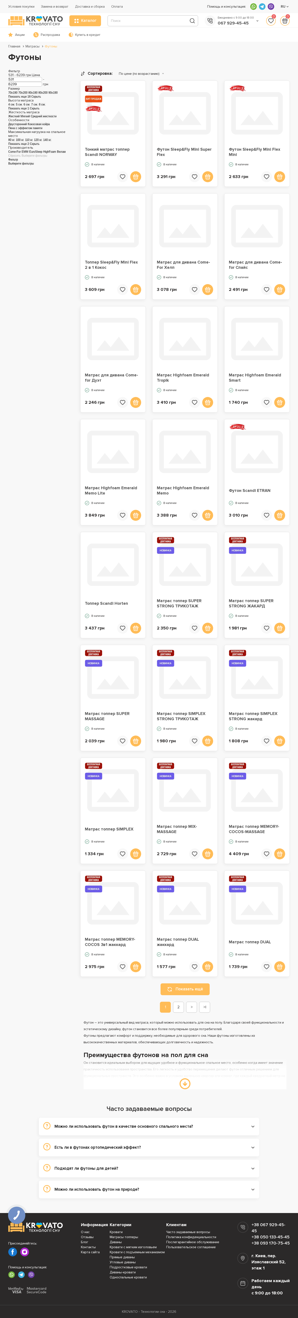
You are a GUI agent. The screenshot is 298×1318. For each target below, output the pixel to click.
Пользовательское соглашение (191, 1247)
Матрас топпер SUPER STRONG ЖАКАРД (251, 603)
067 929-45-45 (233, 23)
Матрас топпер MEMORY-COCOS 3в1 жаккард (110, 942)
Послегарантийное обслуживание (192, 1242)
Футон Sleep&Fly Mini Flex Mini (254, 152)
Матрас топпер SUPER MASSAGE (107, 716)
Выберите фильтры (34, 155)
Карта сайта (90, 1252)
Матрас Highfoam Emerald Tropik (183, 378)
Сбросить (14, 155)
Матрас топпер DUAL (250, 942)
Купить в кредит (88, 35)
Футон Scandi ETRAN (250, 490)
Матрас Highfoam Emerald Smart (255, 378)
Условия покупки (21, 7)
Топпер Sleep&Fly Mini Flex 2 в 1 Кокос (111, 265)
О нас (85, 1232)
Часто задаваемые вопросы (188, 1232)
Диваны (116, 1242)
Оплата (117, 7)
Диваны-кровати (123, 1272)
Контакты (88, 1247)
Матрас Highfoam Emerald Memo (183, 491)
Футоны (51, 46)
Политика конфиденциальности (191, 1237)
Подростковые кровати (128, 1267)
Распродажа (50, 35)
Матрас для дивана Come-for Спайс (255, 265)
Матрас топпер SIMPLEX (109, 829)
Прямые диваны (122, 1257)
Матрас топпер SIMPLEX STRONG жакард (253, 716)
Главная (14, 46)
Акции (20, 35)
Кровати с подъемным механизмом (137, 1252)
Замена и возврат (55, 7)
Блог (84, 1242)
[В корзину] (135, 176)
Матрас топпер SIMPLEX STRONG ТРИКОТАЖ (181, 716)
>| (204, 1007)
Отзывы (87, 1237)
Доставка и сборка (90, 7)
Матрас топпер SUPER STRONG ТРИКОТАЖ (179, 603)
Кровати (116, 1232)
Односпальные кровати (128, 1277)
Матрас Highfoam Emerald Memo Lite (111, 491)
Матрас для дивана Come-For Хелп (183, 265)
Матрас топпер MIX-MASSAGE (177, 829)
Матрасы (32, 46)
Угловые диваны (123, 1262)
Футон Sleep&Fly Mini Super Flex (184, 152)
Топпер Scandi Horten (106, 603)
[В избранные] (122, 176)
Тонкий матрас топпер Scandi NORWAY (107, 152)
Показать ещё (189, 989)
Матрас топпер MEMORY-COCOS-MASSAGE (254, 829)
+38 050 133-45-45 (270, 1237)
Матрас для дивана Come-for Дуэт (111, 378)
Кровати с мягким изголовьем (133, 1247)
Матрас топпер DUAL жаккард (178, 942)
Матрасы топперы (124, 1237)
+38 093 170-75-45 (271, 1243)
